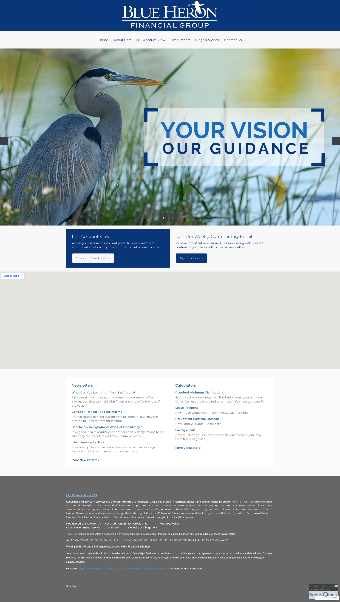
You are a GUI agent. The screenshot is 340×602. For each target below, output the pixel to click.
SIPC (243, 501)
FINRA (235, 501)
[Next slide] (336, 141)
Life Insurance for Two (88, 442)
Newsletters (82, 385)
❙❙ (174, 217)
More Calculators (188, 447)
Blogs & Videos (207, 40)
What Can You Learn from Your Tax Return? (103, 392)
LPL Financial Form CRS (81, 495)
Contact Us (233, 40)
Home (103, 40)
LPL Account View (150, 40)
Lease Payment (186, 407)
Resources (179, 40)
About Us (121, 40)
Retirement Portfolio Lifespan (197, 419)
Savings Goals (185, 430)
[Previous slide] (4, 141)
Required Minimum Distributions (199, 392)
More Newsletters (86, 460)
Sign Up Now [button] (189, 258)
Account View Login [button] (91, 258)
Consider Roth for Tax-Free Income (97, 411)
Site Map (72, 586)
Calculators (185, 385)
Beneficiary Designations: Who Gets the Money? (107, 427)
